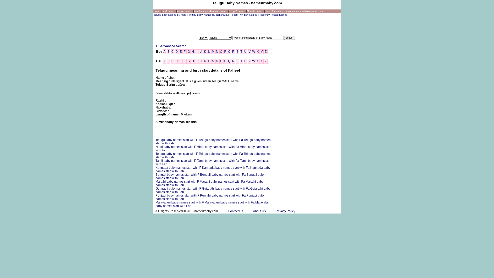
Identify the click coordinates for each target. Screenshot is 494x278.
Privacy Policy (285, 211)
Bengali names (237, 11)
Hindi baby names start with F (176, 146)
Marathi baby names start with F (178, 181)
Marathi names (255, 11)
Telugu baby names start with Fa (221, 140)
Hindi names (169, 11)
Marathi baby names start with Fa (223, 181)
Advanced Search (173, 46)
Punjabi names (293, 11)
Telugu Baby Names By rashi (170, 14)
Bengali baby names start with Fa (223, 174)
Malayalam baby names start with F (180, 202)
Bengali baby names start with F (178, 174)
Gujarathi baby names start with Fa (226, 188)
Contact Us (236, 211)
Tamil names (201, 11)
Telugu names (185, 11)
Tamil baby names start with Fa (218, 160)
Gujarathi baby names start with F (179, 188)
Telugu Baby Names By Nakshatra (208, 14)
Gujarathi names (274, 11)
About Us (259, 211)
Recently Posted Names (273, 14)
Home (157, 11)
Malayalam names (312, 11)
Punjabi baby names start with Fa (223, 195)
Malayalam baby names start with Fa (230, 202)
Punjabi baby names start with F (178, 195)
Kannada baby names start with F (179, 167)
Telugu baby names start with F (177, 140)
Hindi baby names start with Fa (218, 146)
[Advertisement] (224, 25)
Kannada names (218, 11)
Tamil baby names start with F (176, 160)
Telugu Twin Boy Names (244, 14)
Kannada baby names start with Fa (226, 167)
